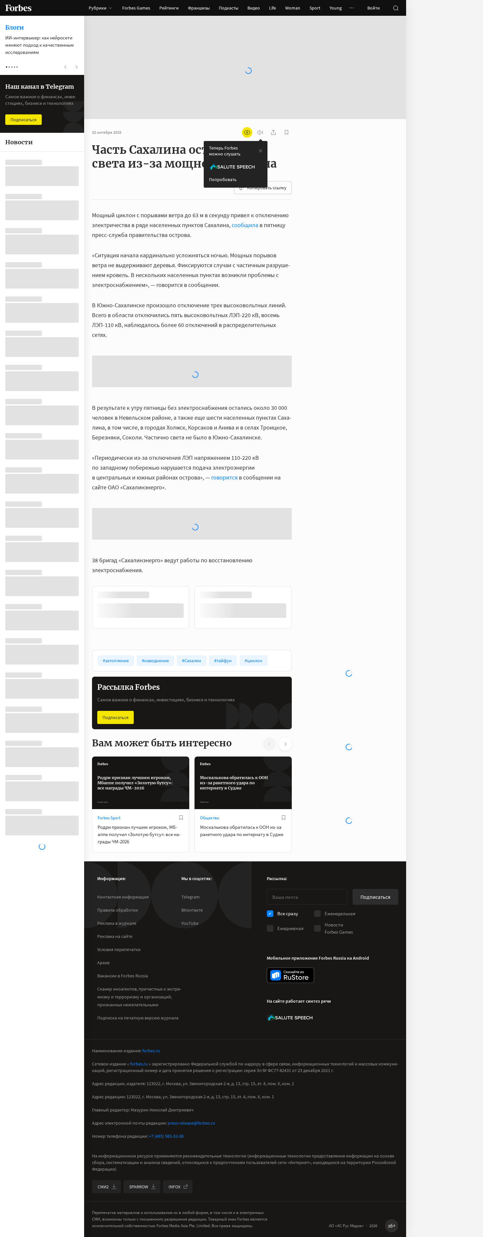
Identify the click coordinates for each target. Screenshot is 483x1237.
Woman (292, 8)
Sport (315, 8)
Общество (209, 887)
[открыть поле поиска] (395, 8)
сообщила (245, 225)
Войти (373, 8)
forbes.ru (151, 1120)
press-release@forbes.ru (191, 1193)
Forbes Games (136, 8)
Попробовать (223, 179)
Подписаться (115, 787)
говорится (224, 547)
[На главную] (18, 8)
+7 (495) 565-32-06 (166, 1206)
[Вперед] (302, 677)
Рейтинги (169, 8)
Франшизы (199, 8)
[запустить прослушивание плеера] (260, 132)
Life (272, 8)
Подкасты (228, 8)
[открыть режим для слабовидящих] (247, 132)
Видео (253, 8)
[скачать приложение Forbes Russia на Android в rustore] (290, 1045)
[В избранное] (181, 887)
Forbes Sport (109, 887)
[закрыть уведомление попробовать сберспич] (260, 151)
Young (336, 8)
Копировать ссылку (267, 188)
